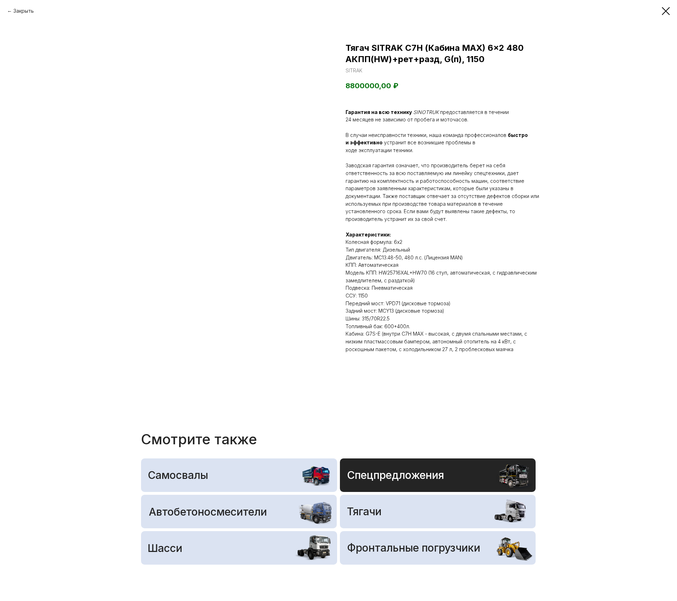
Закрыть (23, 11)
